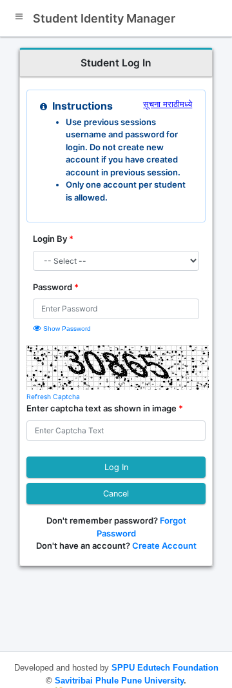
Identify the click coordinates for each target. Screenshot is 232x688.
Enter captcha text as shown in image (104, 408)
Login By (53, 238)
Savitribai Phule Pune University (118, 680)
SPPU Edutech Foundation (164, 668)
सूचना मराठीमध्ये (167, 104)
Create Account (163, 545)
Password (56, 287)
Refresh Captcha (53, 397)
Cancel (116, 493)
